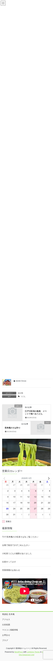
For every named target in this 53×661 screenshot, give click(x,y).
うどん (22, 396)
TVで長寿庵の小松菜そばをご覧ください (20, 537)
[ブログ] (41, 427)
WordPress (18, 652)
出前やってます (9, 562)
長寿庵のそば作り (12, 428)
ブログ (5, 640)
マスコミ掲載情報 (10, 630)
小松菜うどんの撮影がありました (17, 553)
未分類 (20, 393)
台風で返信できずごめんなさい (16, 545)
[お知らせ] (12, 410)
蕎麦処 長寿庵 (8, 614)
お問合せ (6, 635)
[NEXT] (48, 478)
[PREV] (4, 478)
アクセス (6, 619)
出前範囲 (6, 625)
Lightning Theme (33, 652)
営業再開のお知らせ (11, 570)
